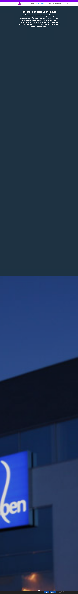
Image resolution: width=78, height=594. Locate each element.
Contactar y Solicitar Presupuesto (54, 3)
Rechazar (53, 592)
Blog (64, 3)
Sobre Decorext (31, 3)
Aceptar (46, 592)
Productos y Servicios (40, 3)
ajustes (39, 592)
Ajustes (59, 592)
